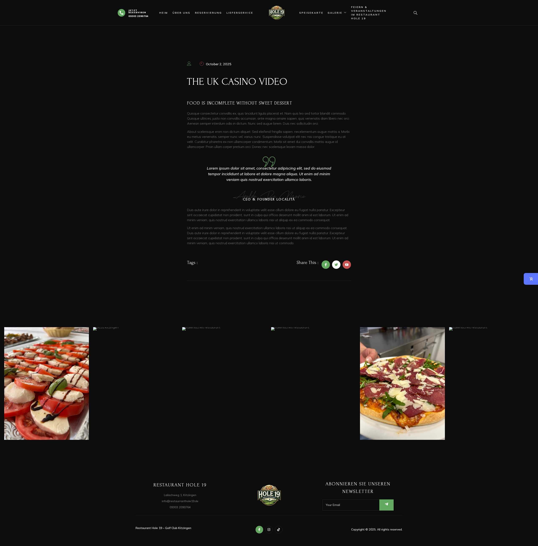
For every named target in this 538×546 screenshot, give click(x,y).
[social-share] (326, 264)
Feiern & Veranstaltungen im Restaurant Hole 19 (368, 12)
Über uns (181, 12)
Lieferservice (240, 12)
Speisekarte (311, 12)
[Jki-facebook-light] (259, 529)
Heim (163, 12)
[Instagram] (269, 529)
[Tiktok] (278, 529)
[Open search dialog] (414, 13)
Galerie (335, 12)
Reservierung (208, 12)
